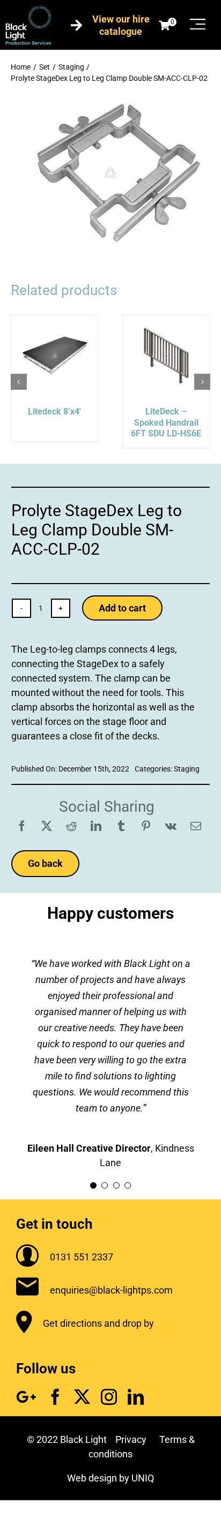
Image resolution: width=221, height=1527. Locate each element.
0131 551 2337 (81, 1257)
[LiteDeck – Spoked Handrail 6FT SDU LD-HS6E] (166, 321)
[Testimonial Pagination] (93, 1185)
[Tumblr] (121, 826)
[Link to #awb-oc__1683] (197, 24)
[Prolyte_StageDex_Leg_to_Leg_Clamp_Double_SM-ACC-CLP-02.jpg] (110, 99)
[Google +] (26, 1397)
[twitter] (82, 1397)
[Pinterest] (146, 826)
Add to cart (122, 608)
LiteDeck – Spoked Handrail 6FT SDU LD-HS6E (166, 422)
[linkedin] (136, 1397)
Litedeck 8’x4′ (54, 411)
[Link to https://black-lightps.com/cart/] (164, 25)
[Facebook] (22, 826)
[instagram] (109, 1397)
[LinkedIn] (96, 826)
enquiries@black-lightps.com (111, 1290)
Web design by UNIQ (110, 1478)
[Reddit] (71, 826)
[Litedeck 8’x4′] (54, 321)
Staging (187, 769)
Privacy (130, 1439)
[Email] (196, 826)
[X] (46, 826)
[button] (19, 382)
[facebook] (55, 1397)
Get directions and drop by (98, 1323)
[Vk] (171, 826)
